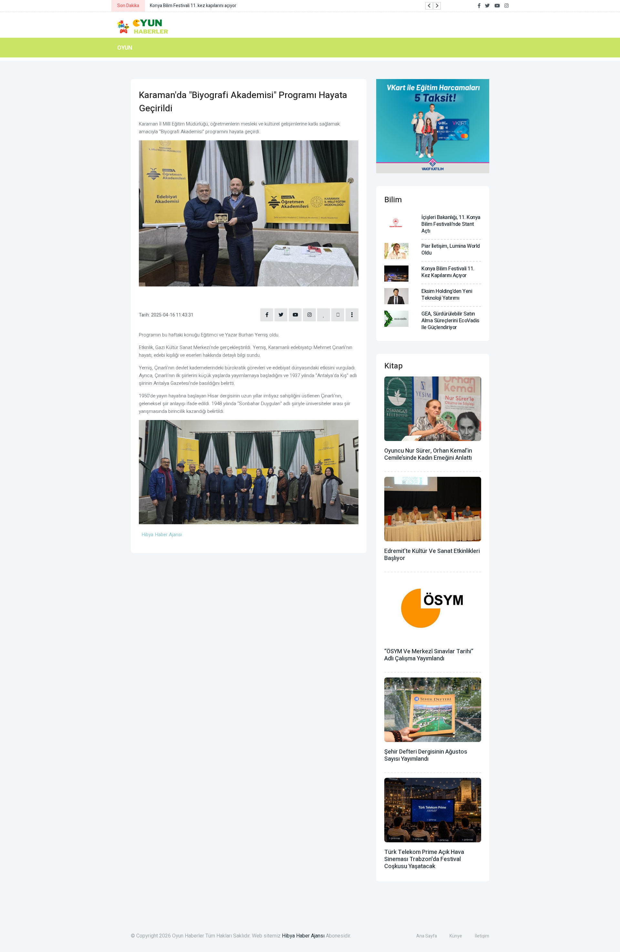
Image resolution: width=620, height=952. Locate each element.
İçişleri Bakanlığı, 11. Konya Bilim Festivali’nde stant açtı (450, 224)
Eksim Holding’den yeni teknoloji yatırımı (446, 294)
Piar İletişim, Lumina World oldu (450, 249)
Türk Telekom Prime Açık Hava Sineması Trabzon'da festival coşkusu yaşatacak (424, 859)
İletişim (482, 936)
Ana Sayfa (426, 936)
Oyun (124, 47)
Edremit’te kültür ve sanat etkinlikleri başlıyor (432, 555)
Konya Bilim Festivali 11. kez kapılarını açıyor (447, 272)
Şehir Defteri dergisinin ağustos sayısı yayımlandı (425, 755)
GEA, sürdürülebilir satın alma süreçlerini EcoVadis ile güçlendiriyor (450, 320)
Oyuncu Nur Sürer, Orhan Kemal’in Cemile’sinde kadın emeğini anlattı (428, 454)
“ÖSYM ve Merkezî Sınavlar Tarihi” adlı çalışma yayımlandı (428, 655)
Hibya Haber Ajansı (303, 936)
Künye (456, 936)
